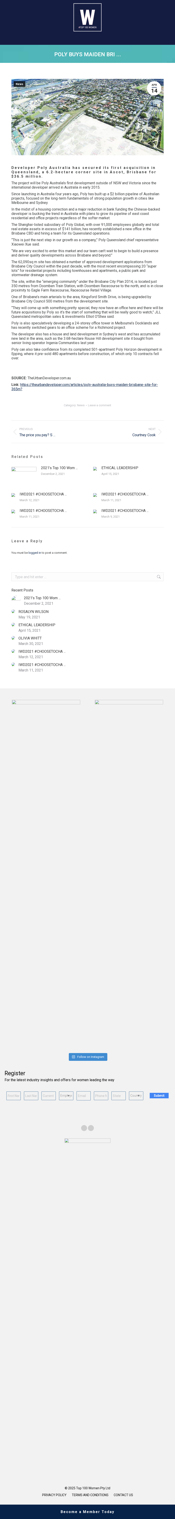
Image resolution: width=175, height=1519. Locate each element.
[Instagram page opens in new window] (91, 1128)
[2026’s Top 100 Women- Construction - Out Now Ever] (17, 1047)
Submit (159, 1095)
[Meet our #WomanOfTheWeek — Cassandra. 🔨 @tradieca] (157, 1047)
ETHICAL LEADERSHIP (119, 468)
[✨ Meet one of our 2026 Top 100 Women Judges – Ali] (101, 1047)
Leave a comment (99, 405)
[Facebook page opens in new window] (84, 1128)
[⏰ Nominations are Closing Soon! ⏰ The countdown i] (45, 1047)
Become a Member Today (87, 1512)
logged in (34, 552)
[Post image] (23, 476)
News (19, 84)
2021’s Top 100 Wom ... (59, 468)
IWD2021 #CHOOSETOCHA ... (43, 494)
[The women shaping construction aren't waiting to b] (73, 1047)
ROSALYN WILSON (33, 612)
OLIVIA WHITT (30, 638)
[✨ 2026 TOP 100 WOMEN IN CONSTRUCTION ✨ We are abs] (129, 1047)
